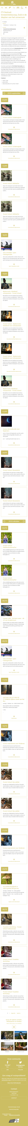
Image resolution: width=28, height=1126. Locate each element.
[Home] (12, 3)
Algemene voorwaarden (14, 1115)
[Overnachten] (18, 7)
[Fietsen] (6, 7)
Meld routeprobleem (14, 1083)
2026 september (14, 93)
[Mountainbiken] (10, 7)
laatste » (19, 1013)
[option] (7, 1036)
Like (7, 1069)
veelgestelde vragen (6, 1080)
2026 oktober (24, 93)
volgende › (13, 1013)
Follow (20, 1069)
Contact (14, 1098)
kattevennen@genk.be (6, 89)
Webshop (14, 1027)
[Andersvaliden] (22, 7)
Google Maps (24, 28)
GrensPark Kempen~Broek (14, 1107)
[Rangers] (26, 7)
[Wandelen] (2, 7)
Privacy (5, 1115)
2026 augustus (4, 93)
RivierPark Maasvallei (14, 1109)
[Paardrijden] (14, 7)
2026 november (24, 521)
